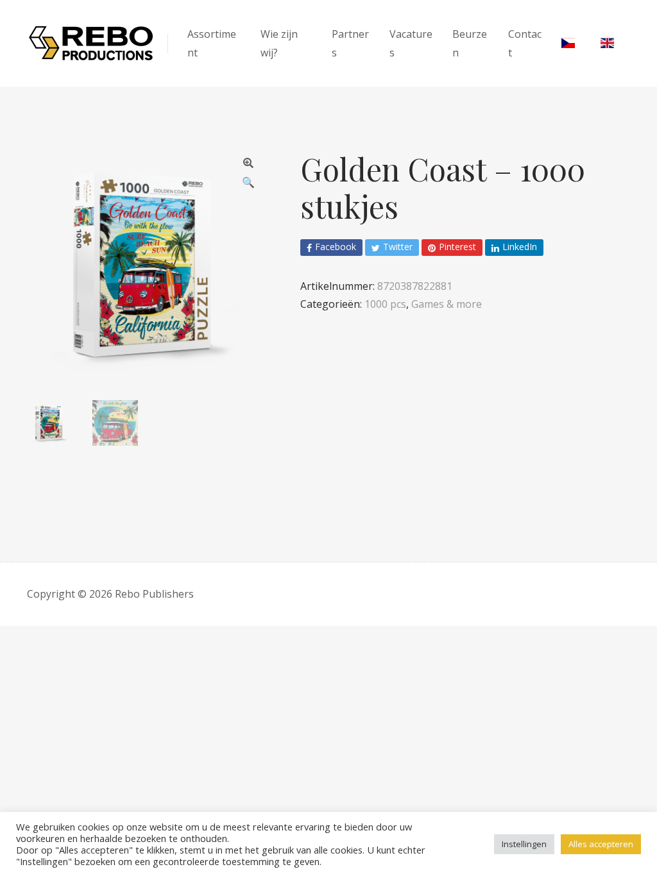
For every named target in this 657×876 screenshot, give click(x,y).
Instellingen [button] (524, 844)
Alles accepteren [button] (600, 844)
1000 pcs (385, 304)
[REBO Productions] (91, 43)
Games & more (446, 304)
